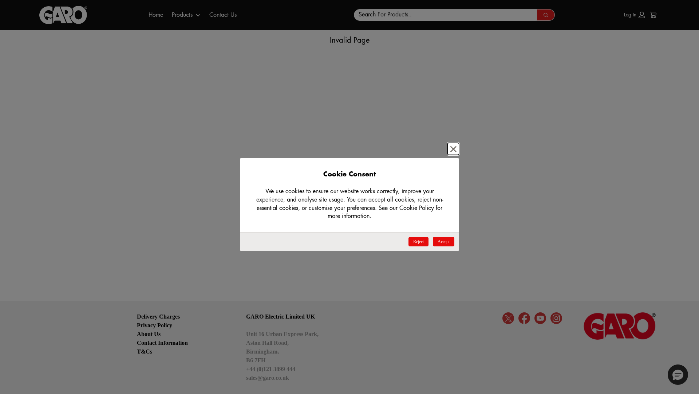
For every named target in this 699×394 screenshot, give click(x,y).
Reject (418, 241)
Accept (444, 241)
